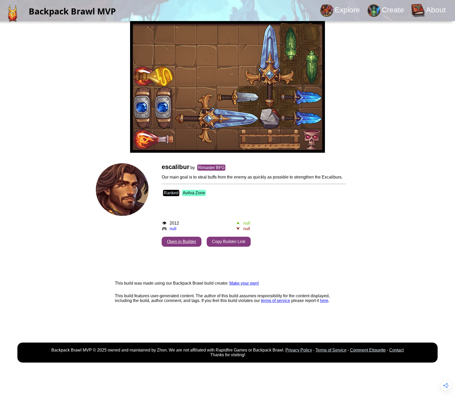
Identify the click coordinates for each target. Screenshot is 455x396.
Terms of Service (331, 350)
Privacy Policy (298, 350)
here (324, 300)
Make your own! (244, 283)
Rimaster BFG (211, 167)
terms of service (275, 300)
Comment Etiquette (368, 350)
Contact (396, 350)
